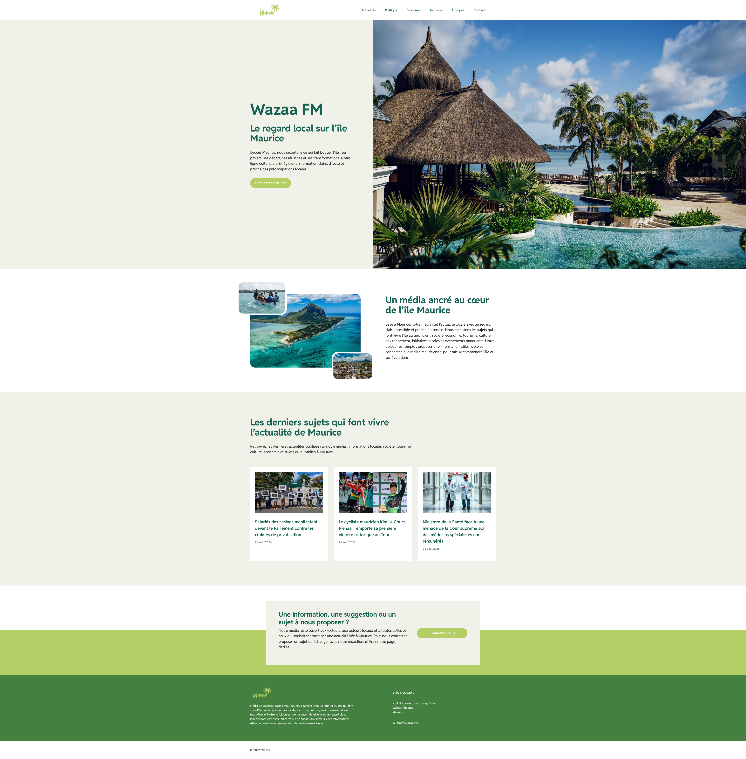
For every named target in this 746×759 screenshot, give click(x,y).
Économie (413, 10)
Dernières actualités (270, 183)
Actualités (369, 10)
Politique (391, 10)
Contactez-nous (442, 633)
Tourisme (436, 10)
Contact (479, 10)
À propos (457, 10)
